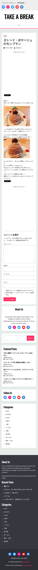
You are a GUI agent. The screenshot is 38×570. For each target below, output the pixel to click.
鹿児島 (8, 444)
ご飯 (7, 424)
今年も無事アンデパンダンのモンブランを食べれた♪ (18, 354)
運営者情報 (20, 3)
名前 (6, 266)
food (5, 36)
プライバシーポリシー (9, 3)
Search (30, 338)
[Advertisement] (19, 74)
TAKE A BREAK (19, 16)
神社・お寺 (9, 441)
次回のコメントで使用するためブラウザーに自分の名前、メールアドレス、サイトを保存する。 (20, 293)
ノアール (7, 496)
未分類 (8, 434)
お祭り (8, 421)
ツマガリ (8, 427)
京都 (7, 431)
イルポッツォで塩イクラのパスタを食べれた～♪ (19, 379)
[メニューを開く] (19, 25)
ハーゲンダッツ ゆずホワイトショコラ (16, 499)
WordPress (26, 562)
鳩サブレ (7, 486)
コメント (7, 244)
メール (7, 274)
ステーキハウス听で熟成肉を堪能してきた (17, 362)
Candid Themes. (27, 565)
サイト (6, 282)
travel (7, 418)
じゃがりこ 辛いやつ (11, 493)
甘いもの (8, 437)
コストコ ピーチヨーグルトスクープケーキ (18, 489)
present (8, 414)
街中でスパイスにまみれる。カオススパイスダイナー (18, 370)
